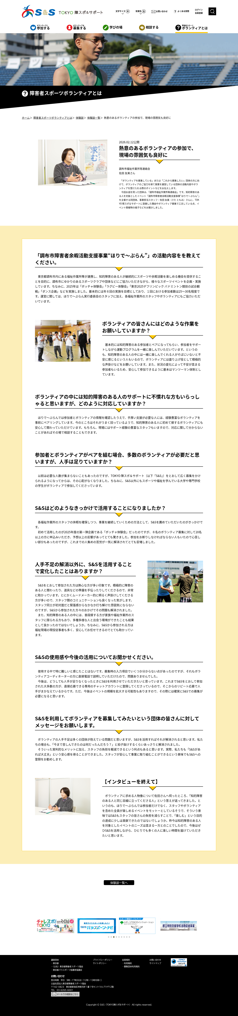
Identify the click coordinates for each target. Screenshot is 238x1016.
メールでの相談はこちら (67, 994)
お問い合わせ (161, 11)
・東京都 (55, 963)
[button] (108, 937)
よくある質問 (183, 11)
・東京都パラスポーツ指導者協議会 (66, 970)
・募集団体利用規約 (131, 966)
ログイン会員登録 (199, 11)
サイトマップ (155, 963)
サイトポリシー (100, 963)
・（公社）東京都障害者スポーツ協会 (67, 966)
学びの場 (115, 27)
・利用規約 (127, 963)
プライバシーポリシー (102, 960)
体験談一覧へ (119, 883)
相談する (152, 27)
